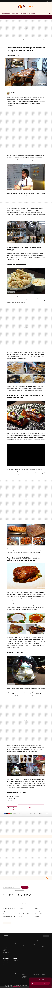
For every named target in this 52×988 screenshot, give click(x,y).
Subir (45, 936)
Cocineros (42, 813)
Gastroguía (15, 13)
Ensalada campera (37, 877)
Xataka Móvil (5, 945)
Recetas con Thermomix (9, 908)
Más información (16, 986)
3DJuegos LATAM (16, 973)
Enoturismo (31, 13)
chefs (36, 813)
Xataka (4, 943)
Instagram (21, 895)
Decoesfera (5, 962)
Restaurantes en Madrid (28, 813)
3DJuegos (15, 943)
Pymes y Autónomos (15, 963)
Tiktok (30, 895)
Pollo (4, 913)
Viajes (26, 7)
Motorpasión (44, 943)
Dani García (18, 39)
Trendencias (5, 960)
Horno (20, 916)
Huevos (37, 916)
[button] (12, 92)
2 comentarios (11, 55)
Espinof (24, 945)
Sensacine (24, 943)
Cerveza (12, 39)
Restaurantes (6, 13)
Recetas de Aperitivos (24, 911)
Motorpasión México (44, 974)
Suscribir (25, 887)
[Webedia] (49, 1)
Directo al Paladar (34, 943)
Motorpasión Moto (44, 946)
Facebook (47, 13)
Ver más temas (7, 923)
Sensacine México (24, 974)
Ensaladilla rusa (17, 877)
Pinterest (24, 895)
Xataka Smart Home (6, 950)
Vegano (23, 39)
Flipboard (20, 55)
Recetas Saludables (24, 913)
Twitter (18, 55)
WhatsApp (10, 895)
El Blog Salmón (16, 960)
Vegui (36, 908)
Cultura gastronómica (40, 911)
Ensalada (32, 39)
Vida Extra (15, 945)
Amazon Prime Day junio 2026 (9, 917)
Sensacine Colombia (24, 977)
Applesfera (5, 947)
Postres (21, 908)
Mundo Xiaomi (6, 952)
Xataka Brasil (6, 975)
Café (28, 39)
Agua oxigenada (43, 39)
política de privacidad (19, 890)
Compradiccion (6, 964)
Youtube (49, 13)
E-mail (22, 55)
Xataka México (6, 973)
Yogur (37, 39)
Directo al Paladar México (35, 974)
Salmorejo (30, 877)
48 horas (23, 13)
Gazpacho (24, 877)
